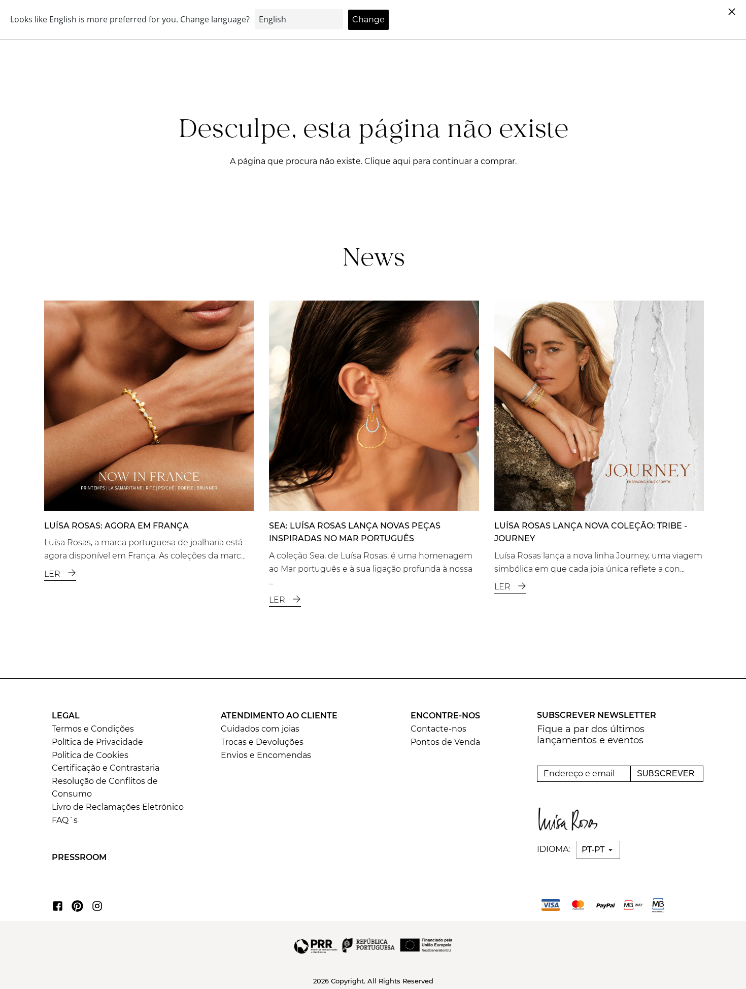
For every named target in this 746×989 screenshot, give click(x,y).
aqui (403, 161)
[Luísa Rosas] (570, 816)
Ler (53, 574)
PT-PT (594, 849)
